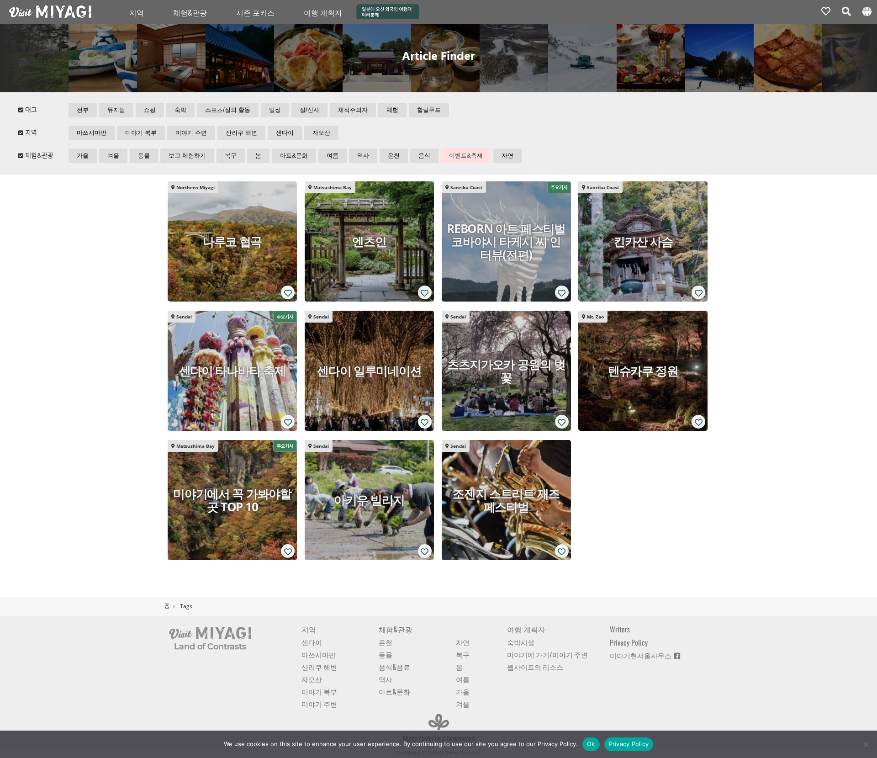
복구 (231, 155)
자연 (507, 155)
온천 (394, 155)
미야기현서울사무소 (642, 655)
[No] (865, 744)
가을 (83, 155)
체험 (392, 109)
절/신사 (309, 109)
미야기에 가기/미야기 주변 (547, 654)
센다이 (285, 132)
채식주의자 (353, 109)
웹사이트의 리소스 (535, 667)
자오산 (321, 132)
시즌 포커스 (255, 12)
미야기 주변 (191, 132)
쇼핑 (150, 109)
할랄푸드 (429, 109)
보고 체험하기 (187, 155)
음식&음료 (394, 667)
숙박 (180, 109)
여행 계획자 (526, 629)
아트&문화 (294, 155)
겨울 (113, 155)
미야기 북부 (141, 132)
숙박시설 (520, 642)
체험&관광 (190, 12)
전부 (83, 109)
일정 (275, 109)
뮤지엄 (116, 109)
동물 (144, 155)
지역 (136, 12)
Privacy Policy (629, 642)
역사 (363, 155)
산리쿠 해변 (241, 132)
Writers (620, 629)
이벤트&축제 (466, 155)
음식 (424, 155)
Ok (591, 743)
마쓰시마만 (91, 132)
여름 (332, 155)
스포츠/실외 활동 (227, 109)
